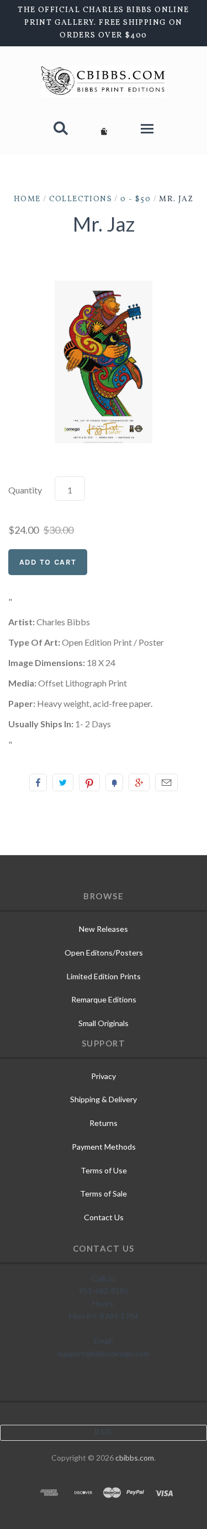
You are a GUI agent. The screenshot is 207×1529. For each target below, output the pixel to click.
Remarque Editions (103, 999)
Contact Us (104, 1217)
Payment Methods (104, 1146)
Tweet (62, 782)
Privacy (103, 1076)
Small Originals (103, 1023)
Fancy (114, 782)
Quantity (25, 490)
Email (166, 782)
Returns (103, 1123)
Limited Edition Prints (104, 976)
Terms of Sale (103, 1193)
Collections (80, 199)
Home (27, 199)
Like (38, 782)
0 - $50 (135, 199)
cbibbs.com (134, 1457)
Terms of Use (104, 1170)
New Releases (103, 929)
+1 (139, 782)
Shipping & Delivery (103, 1099)
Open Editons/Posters (104, 952)
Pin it (89, 782)
